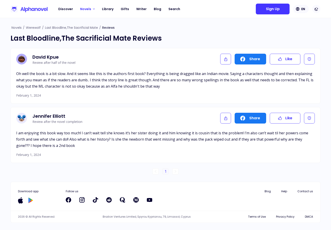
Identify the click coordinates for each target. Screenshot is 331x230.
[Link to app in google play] (30, 200)
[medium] (136, 200)
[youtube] (149, 200)
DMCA (309, 217)
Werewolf (33, 27)
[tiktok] (95, 200)
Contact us (305, 191)
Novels (16, 27)
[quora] (122, 200)
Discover (65, 9)
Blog (157, 9)
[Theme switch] (316, 9)
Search (174, 9)
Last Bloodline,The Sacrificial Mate (71, 27)
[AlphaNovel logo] (29, 9)
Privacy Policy (285, 217)
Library (107, 9)
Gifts (125, 9)
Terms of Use (257, 217)
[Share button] (225, 59)
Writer (141, 9)
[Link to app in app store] (20, 200)
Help (284, 191)
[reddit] (109, 200)
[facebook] (68, 200)
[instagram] (82, 200)
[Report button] (309, 59)
